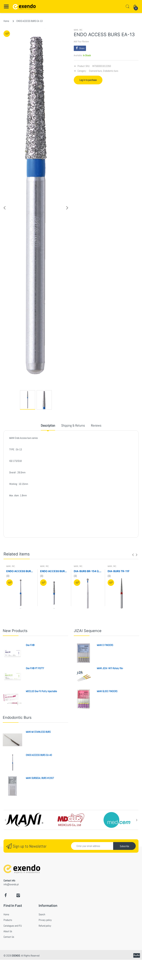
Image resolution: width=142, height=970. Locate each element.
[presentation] (133, 554)
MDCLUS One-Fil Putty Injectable (41, 691)
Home (6, 21)
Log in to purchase (88, 80)
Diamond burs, (95, 70)
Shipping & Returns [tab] (73, 425)
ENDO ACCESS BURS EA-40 (20, 571)
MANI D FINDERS (105, 645)
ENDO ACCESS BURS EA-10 (54, 571)
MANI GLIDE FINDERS (107, 691)
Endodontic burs (110, 70)
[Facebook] (6, 895)
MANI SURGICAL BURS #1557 (40, 778)
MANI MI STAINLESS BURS (38, 731)
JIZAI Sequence (88, 630)
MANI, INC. (78, 29)
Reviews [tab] (96, 425)
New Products (15, 630)
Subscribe (124, 846)
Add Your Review (81, 41)
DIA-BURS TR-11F (118, 571)
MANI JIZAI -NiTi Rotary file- (110, 668)
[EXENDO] (24, 6)
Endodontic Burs (17, 717)
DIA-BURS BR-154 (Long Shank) (88, 571)
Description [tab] (48, 425)
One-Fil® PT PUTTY (35, 668)
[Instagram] (18, 895)
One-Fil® (30, 645)
